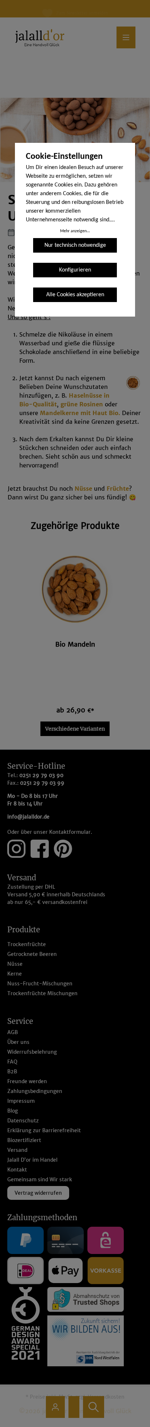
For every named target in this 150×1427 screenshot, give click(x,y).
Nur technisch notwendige (75, 245)
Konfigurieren (75, 270)
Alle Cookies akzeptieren (75, 295)
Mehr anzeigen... (75, 231)
